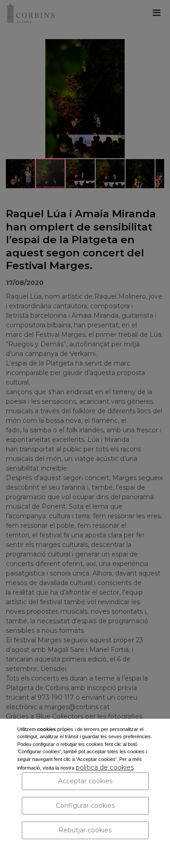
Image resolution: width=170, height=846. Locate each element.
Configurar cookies (85, 805)
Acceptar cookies (85, 781)
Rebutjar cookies (85, 830)
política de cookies (105, 767)
